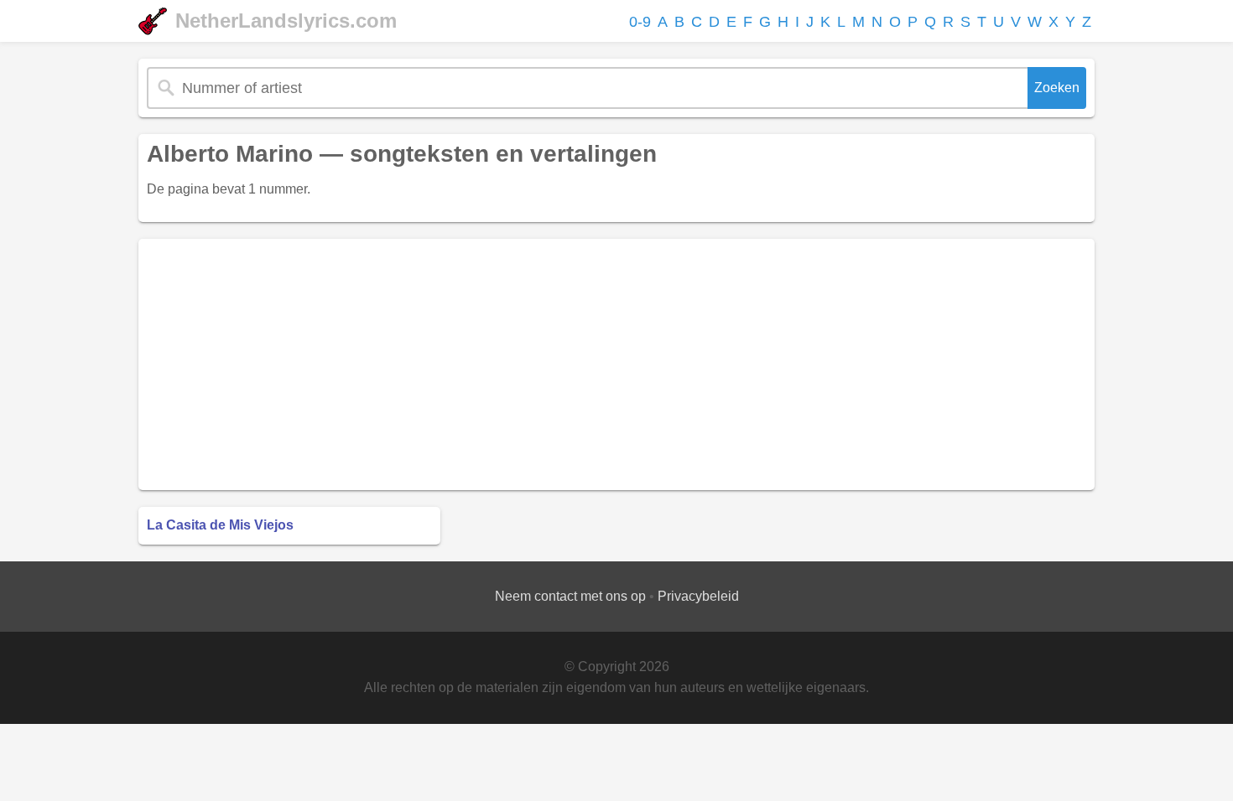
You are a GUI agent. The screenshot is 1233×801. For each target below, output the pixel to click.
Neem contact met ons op (570, 596)
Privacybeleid (698, 596)
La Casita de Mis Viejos (220, 525)
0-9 (640, 21)
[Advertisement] (616, 364)
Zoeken (1057, 87)
